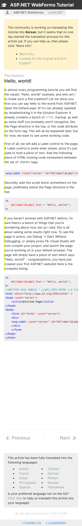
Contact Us (33, 523)
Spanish (25, 487)
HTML (50, 117)
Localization (57, 523)
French (24, 473)
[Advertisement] (41, 385)
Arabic (24, 469)
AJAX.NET (55, 12)
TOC (70, 11)
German (53, 473)
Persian (53, 478)
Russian (53, 482)
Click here (15, 498)
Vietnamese (56, 487)
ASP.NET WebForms (29, 12)
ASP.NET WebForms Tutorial (42, 5)
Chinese (53, 469)
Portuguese (27, 482)
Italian (23, 478)
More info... (27, 54)
